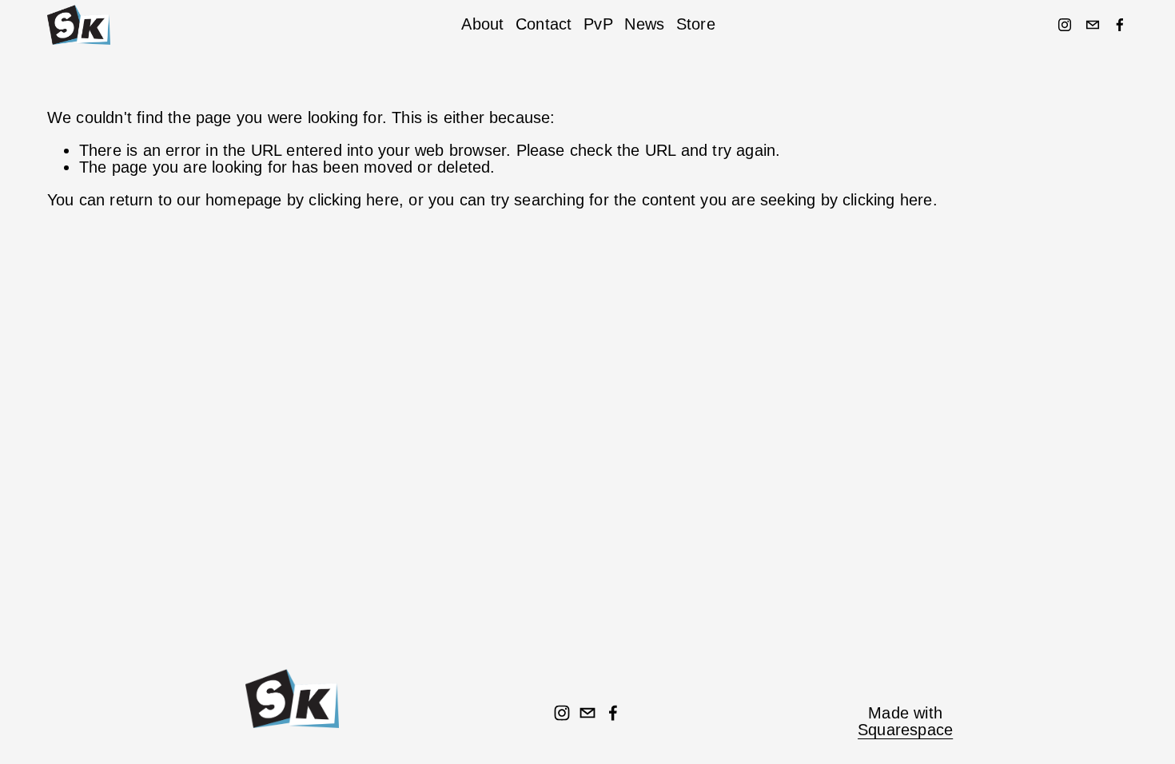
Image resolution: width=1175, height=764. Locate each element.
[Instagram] (1065, 25)
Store (695, 24)
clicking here (354, 200)
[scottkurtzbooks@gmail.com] (1093, 25)
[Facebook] (1120, 25)
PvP (598, 24)
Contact (544, 24)
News (644, 24)
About (482, 24)
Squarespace (905, 730)
